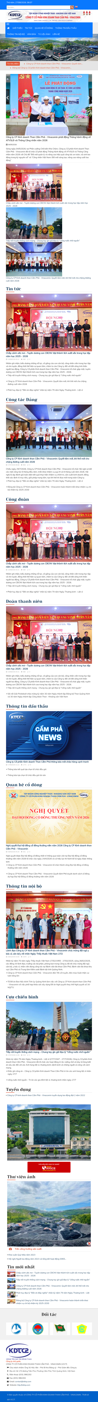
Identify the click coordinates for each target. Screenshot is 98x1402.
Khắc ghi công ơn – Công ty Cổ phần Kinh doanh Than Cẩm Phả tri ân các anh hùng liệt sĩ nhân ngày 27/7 (49, 1072)
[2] (49, 1167)
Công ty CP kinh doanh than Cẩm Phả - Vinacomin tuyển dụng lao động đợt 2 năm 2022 (46, 1095)
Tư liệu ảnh (44, 34)
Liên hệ (56, 34)
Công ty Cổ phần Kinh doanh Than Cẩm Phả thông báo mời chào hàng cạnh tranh (47, 761)
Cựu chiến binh (22, 997)
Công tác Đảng (21, 399)
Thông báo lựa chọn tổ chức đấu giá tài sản (27, 775)
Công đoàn (17, 499)
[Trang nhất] (8, 28)
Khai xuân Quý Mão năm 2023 (21, 1255)
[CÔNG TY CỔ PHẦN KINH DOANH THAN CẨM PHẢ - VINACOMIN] (49, 16)
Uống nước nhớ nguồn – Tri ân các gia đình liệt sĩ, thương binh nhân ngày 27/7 (42, 1080)
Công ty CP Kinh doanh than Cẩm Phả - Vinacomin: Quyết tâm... (54, 63)
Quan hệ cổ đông (44, 28)
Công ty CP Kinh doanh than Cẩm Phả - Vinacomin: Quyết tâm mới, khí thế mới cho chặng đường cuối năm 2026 (47, 382)
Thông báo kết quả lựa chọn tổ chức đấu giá (27, 769)
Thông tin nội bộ (16, 34)
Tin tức (13, 288)
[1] (49, 1132)
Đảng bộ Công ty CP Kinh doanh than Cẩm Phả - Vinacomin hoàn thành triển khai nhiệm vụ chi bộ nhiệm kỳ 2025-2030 (49, 488)
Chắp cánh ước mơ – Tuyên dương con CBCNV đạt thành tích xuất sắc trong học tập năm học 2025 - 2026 (53, 1274)
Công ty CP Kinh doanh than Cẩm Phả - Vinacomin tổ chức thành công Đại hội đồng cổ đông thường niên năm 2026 (48, 866)
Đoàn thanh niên (24, 601)
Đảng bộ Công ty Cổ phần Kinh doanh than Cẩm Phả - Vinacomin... (41, 68)
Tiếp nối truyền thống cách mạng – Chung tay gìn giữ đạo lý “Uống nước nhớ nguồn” (43, 240)
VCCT (12, 1399)
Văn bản (31, 34)
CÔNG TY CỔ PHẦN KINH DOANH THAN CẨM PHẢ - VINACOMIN (53, 1395)
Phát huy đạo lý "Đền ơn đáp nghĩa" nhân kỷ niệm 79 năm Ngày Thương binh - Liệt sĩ (45, 390)
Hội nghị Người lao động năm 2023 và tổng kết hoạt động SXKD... (37, 1259)
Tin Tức (28, 28)
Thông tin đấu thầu (66, 28)
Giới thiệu (17, 28)
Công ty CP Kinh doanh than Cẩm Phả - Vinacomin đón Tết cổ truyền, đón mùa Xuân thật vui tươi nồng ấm (48, 974)
